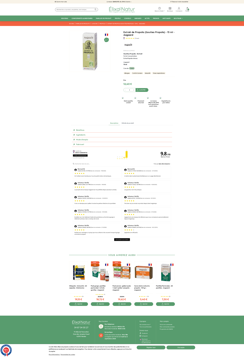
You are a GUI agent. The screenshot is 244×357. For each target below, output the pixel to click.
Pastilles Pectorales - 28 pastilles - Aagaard (164, 287)
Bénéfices (80, 130)
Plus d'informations (54, 354)
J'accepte (180, 347)
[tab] (122, 130)
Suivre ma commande (166, 324)
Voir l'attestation (80, 155)
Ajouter (142, 90)
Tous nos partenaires (145, 327)
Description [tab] (114, 123)
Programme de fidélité (166, 329)
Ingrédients (80, 135)
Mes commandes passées (167, 327)
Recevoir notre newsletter (180, 2)
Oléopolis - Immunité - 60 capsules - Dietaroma (78, 287)
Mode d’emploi (82, 139)
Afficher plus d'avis (122, 239)
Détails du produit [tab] (128, 123)
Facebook (145, 333)
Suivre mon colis (62, 2)
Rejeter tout (151, 347)
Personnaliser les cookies (68, 354)
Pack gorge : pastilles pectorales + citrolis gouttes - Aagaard (98, 288)
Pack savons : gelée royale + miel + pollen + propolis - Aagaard (122, 288)
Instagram (145, 336)
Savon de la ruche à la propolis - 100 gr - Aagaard (142, 288)
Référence (126, 50)
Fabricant (80, 144)
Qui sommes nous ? (145, 324)
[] (96, 9)
